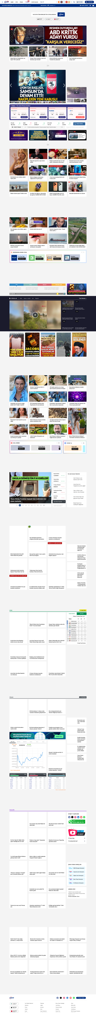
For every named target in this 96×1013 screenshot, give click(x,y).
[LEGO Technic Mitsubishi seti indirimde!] (38, 429)
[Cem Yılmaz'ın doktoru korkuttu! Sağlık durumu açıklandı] (58, 429)
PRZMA (11, 780)
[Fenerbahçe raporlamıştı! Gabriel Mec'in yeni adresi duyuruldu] (58, 397)
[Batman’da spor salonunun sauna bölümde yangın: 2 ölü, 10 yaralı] (29, 102)
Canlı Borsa (83, 697)
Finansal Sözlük (59, 1007)
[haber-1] (16, 344)
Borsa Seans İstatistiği (60, 1003)
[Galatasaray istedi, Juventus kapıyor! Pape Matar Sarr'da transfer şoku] (18, 563)
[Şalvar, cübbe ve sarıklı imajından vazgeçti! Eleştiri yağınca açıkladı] (37, 850)
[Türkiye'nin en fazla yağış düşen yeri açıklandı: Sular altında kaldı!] (77, 230)
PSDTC (11, 782)
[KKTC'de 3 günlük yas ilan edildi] (16, 102)
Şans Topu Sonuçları (78, 879)
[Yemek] (64, 2)
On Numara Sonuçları (78, 883)
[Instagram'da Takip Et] (75, 817)
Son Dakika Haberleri (29, 1003)
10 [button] (43, 505)
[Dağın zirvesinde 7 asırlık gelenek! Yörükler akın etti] (72, 584)
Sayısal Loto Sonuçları (78, 871)
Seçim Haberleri (43, 1011)
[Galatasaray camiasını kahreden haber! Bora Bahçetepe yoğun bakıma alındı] (61, 102)
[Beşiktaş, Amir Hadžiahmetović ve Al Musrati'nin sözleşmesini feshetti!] (37, 85)
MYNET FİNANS (17, 127)
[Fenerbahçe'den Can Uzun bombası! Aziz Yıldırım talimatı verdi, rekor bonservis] (52, 102)
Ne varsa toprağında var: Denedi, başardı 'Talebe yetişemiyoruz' (18, 972)
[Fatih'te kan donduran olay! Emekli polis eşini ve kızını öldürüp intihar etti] (42, 102)
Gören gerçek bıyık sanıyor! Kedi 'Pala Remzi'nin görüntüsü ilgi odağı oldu (80, 576)
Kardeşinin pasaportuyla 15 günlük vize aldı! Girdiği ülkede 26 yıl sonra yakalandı (81, 567)
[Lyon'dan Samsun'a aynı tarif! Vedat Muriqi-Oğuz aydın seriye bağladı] (18, 102)
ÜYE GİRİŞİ (80, 2)
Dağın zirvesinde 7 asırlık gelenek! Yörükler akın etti (81, 584)
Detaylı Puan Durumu (81, 643)
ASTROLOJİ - (60, 133)
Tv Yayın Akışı (71, 838)
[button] (2, 2)
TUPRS (50, 786)
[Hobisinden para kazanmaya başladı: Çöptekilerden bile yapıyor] (78, 965)
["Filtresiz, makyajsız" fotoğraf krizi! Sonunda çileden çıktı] (18, 866)
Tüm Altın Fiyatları (58, 501)
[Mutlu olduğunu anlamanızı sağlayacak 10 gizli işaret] (38, 170)
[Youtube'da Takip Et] (81, 817)
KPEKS (30, 784)
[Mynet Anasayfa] (6, 1)
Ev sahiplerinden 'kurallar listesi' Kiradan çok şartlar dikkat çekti (81, 749)
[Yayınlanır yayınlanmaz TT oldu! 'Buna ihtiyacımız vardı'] (37, 898)
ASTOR (50, 784)
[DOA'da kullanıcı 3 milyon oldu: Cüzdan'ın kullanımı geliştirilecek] (55, 102)
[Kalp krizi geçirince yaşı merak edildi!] (38, 154)
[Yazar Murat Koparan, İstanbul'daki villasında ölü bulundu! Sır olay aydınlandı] (72, 758)
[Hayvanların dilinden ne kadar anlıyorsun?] (77, 380)
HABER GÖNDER (85, 5)
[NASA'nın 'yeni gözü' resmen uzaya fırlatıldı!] (18, 239)
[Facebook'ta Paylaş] (75, 896)
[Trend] (59, 2)
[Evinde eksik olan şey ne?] (38, 222)
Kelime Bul (73, 1005)
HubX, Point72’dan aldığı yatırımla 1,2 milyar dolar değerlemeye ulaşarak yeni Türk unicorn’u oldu (18, 941)
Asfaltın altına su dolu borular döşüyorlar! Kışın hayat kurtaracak (81, 557)
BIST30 (24, 741)
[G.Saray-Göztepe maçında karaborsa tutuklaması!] (57, 531)
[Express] (66, 2)
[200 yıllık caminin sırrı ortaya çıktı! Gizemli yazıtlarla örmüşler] (58, 380)
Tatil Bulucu (73, 1009)
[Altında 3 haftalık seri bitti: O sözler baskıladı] (38, 380)
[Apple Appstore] (14, 1007)
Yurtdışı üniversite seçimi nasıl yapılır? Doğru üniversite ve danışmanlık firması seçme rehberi (37, 974)
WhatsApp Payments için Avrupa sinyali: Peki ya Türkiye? (77, 939)
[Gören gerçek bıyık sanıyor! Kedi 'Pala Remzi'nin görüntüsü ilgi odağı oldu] (72, 575)
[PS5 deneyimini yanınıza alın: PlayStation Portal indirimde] (38, 397)
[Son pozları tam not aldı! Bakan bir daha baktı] (57, 858)
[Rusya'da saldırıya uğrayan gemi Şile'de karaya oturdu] (25, 102)
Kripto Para (58, 1011)
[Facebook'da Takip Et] (69, 817)
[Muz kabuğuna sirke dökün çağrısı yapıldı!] (18, 222)
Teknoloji (42, 1003)
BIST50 (18, 741)
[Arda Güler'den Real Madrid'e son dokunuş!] (18, 666)
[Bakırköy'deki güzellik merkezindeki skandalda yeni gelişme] (20, 102)
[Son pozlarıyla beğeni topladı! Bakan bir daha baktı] (57, 882)
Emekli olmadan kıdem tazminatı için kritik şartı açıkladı (81, 739)
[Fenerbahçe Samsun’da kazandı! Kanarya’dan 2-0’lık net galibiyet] (18, 650)
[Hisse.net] (38, 135)
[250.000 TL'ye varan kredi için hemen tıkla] (23, 102)
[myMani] (27, 2)
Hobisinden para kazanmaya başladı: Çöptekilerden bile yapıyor (76, 973)
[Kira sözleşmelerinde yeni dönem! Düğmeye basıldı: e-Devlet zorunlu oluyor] (57, 102)
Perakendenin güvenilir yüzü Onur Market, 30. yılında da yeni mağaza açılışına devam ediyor (77, 957)
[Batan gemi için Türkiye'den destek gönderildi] (46, 102)
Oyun (72, 1003)
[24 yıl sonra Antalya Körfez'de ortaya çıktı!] (58, 170)
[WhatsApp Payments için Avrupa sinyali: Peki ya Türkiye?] (78, 932)
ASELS (50, 788)
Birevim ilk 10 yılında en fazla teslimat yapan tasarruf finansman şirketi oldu (37, 940)
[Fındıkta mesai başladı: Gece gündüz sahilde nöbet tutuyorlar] (57, 721)
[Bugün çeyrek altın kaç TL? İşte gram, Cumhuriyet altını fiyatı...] (58, 154)
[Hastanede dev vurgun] (53, 102)
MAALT (11, 784)
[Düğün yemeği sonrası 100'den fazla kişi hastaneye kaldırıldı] (12, 102)
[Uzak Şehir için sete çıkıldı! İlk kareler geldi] (37, 882)
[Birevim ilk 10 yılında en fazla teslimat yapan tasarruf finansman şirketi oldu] (38, 932)
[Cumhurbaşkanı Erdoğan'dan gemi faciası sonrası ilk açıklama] (31, 102)
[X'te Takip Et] (61, 998)
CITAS (11, 788)
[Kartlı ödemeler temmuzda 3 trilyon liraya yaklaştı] (58, 965)
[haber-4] (63, 344)
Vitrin (41, 1009)
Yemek (26, 1009)
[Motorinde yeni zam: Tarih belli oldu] (72, 722)
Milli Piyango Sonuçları (78, 868)
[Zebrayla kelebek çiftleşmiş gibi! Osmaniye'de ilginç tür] (72, 548)
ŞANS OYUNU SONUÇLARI (74, 864)
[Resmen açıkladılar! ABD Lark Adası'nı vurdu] (48, 35)
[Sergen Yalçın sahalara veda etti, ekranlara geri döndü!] (57, 617)
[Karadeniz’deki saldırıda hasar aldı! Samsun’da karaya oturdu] (58, 239)
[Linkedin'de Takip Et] (78, 817)
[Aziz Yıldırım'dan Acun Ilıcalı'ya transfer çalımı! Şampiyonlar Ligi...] (36, 102)
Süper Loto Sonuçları (78, 875)
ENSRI (30, 788)
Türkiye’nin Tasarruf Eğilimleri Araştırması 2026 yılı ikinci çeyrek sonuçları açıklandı (58, 957)
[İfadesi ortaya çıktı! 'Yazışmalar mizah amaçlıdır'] (37, 833)
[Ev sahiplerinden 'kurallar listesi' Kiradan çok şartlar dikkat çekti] (37, 580)
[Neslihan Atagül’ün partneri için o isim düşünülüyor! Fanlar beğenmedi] (59, 102)
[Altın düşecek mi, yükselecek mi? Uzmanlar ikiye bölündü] (27, 102)
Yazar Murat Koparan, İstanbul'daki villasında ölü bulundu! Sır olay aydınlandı (81, 759)
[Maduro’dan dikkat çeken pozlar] (40, 102)
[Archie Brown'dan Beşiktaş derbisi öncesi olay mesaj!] (10, 102)
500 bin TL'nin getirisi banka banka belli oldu (81, 730)
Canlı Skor (83, 610)
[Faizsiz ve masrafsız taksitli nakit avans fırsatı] (38, 102)
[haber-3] (48, 344)
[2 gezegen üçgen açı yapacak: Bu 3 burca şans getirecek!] (77, 397)
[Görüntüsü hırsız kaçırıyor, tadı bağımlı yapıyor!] (57, 547)
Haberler (26, 1005)
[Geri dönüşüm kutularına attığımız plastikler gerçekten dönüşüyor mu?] (37, 531)
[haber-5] (79, 344)
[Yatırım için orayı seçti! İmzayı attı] (18, 890)
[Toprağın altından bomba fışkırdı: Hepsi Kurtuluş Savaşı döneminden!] (58, 413)
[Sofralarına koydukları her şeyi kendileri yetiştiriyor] (18, 580)
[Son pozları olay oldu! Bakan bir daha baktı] (37, 817)
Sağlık (41, 1005)
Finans (26, 1007)
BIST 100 (14, 744)
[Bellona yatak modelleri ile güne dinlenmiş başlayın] (38, 948)
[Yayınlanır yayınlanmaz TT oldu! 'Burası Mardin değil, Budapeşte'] (57, 571)
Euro (37, 741)
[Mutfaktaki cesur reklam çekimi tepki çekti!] (18, 162)
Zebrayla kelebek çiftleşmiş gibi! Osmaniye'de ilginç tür (81, 548)
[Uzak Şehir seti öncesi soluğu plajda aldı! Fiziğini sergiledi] (18, 388)
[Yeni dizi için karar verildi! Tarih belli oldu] (57, 817)
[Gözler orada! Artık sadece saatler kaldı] (18, 712)
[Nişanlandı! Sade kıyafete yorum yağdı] (18, 413)
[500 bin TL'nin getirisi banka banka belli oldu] (63, 102)
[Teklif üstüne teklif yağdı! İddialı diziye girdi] (37, 866)
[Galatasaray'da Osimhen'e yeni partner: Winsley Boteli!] (33, 102)
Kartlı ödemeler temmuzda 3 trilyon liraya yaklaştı (57, 972)
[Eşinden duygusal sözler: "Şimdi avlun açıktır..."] (58, 222)
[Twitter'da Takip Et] (72, 817)
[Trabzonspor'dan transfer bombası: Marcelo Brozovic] (37, 563)
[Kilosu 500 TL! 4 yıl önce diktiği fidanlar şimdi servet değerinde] (18, 948)
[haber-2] (32, 344)
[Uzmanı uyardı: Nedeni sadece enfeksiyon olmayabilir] (38, 239)
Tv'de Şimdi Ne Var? (73, 841)
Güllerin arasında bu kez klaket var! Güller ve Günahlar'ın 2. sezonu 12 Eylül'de (57, 940)
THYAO (50, 782)
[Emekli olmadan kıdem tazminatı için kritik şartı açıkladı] (18, 429)
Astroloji (41, 1007)
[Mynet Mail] (93, 5)
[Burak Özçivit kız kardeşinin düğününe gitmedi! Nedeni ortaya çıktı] (65, 102)
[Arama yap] (74, 2)
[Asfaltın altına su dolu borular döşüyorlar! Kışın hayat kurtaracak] (72, 557)
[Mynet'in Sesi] (18, 135)
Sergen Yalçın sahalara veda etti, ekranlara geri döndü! (22, 5)
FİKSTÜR (81, 613)
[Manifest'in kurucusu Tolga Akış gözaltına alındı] (57, 833)
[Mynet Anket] (69, 2)
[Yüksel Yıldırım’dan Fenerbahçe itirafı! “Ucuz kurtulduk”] (37, 617)
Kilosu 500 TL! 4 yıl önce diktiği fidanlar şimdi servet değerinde (18, 956)
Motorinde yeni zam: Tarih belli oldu (81, 721)
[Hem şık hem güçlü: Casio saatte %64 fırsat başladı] (37, 547)
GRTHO (11, 786)
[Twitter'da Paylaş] (79, 896)
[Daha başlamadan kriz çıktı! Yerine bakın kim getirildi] (18, 539)
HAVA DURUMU (43, 5)
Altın (43, 741)
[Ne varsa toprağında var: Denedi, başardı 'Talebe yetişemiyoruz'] (18, 965)
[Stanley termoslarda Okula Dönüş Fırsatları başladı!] (77, 170)
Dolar (31, 741)
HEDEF (30, 780)
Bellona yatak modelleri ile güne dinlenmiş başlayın (38, 956)
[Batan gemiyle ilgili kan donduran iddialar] (44, 102)
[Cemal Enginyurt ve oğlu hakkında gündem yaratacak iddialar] (50, 102)
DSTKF (30, 782)
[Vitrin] (61, 2)
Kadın (26, 1011)
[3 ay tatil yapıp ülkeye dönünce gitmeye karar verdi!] (18, 850)
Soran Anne (73, 1007)
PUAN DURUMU (72, 613)
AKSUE (30, 786)
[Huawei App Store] (14, 1011)
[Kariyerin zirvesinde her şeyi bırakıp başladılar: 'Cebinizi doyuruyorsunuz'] (57, 762)
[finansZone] (77, 289)
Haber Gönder (82, 997)
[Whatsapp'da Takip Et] (84, 817)
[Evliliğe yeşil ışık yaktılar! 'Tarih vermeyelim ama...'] (57, 898)
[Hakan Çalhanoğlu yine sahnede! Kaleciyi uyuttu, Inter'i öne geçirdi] (14, 102)
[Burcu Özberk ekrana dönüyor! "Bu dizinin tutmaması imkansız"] (77, 421)
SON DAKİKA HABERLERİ (7, 5)
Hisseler (57, 1009)
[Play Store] (14, 1003)
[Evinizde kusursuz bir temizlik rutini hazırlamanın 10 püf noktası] (77, 154)
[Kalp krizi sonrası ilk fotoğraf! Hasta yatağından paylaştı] (35, 102)
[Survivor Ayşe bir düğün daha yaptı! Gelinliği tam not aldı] (18, 825)
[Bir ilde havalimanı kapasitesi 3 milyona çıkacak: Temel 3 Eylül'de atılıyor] (37, 721)
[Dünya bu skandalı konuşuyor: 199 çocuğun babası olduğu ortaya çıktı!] (48, 102)
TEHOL (50, 780)
